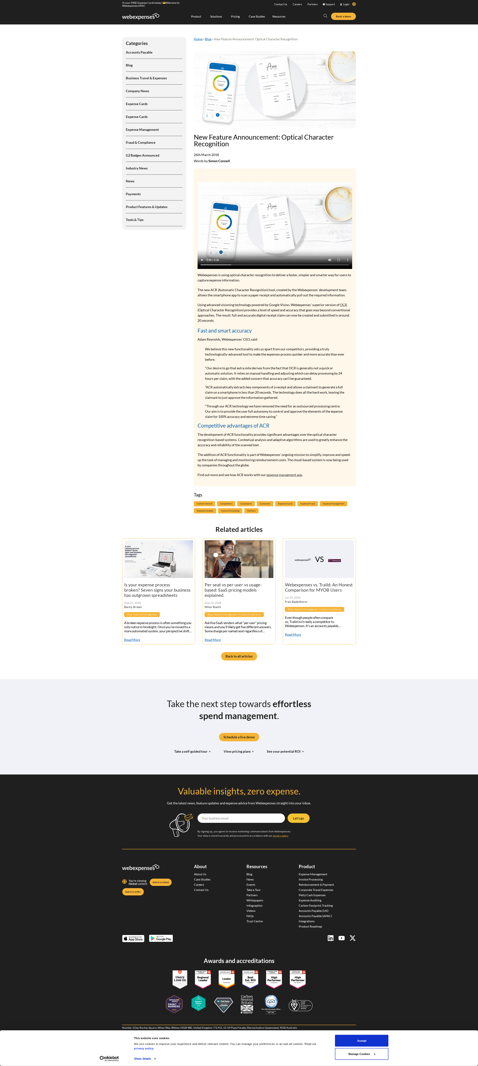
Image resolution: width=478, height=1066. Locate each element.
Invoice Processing (230, 510)
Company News (137, 91)
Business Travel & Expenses (146, 78)
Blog (129, 65)
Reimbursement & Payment (316, 884)
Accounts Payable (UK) (313, 910)
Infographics (254, 905)
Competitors (226, 503)
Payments (133, 194)
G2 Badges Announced (142, 155)
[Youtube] (341, 938)
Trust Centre (254, 921)
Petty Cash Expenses (312, 895)
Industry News (137, 168)
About (200, 866)
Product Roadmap (310, 926)
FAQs (250, 916)
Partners (313, 4)
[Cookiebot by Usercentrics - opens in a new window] (109, 1059)
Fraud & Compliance (141, 142)
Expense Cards (137, 104)
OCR (343, 305)
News (130, 181)
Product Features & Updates (146, 207)
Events (250, 884)
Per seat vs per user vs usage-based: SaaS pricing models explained (233, 590)
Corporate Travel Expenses (316, 890)
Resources (256, 866)
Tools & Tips (135, 220)
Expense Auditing (310, 900)
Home (198, 39)
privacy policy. (144, 1048)
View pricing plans (239, 751)
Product (307, 866)
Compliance (246, 503)
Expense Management (142, 129)
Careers (297, 4)
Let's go (298, 818)
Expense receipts (205, 510)
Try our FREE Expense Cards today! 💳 (144, 2)
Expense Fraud (307, 503)
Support (330, 4)
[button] (325, 16)
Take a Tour (253, 890)
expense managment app (284, 475)
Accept (361, 1040)
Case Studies (202, 879)
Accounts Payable (139, 52)
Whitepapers (254, 900)
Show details (142, 1058)
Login (346, 4)
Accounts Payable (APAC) (315, 916)
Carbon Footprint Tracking (316, 905)
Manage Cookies (359, 1053)
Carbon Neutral (204, 503)
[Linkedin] (330, 938)
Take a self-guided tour (192, 751)
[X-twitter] (352, 938)
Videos (250, 910)
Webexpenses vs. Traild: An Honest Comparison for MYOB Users (319, 587)
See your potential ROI (285, 751)
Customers (265, 503)
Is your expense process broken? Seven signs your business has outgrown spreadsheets (157, 590)
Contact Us (280, 4)
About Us (200, 874)
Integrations (307, 921)
